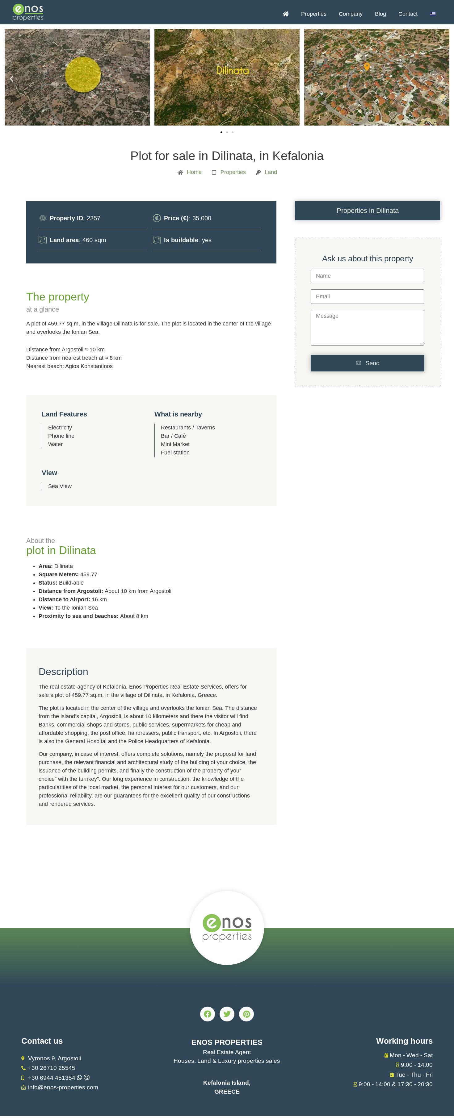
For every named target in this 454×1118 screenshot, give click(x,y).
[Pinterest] (246, 1014)
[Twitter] (227, 1014)
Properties (313, 14)
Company (351, 14)
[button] (11, 78)
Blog (380, 14)
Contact (408, 14)
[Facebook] (207, 1014)
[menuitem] (433, 14)
